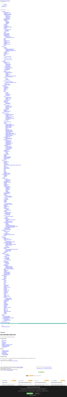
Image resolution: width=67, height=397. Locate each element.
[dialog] (33, 391)
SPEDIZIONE (4, 6)
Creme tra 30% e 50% (16, 323)
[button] (33, 395)
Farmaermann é (4, 340)
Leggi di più (44, 389)
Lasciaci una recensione (5, 346)
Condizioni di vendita (5, 351)
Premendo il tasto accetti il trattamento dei (9, 360)
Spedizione (5, 4)
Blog (3, 341)
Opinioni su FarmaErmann (6, 345)
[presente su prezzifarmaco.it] (41, 372)
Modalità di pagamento (5, 350)
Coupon (4, 323)
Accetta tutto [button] (29, 393)
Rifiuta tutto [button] (37, 393)
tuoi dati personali (15, 360)
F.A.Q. (3, 5)
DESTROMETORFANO (6, 326)
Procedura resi (4, 352)
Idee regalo (10, 323)
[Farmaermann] (5, 0)
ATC (3, 325)
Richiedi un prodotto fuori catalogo (7, 344)
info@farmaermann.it (10, 370)
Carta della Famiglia (5, 354)
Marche (7, 323)
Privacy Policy (4, 342)
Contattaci (3, 343)
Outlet (1, 323)
